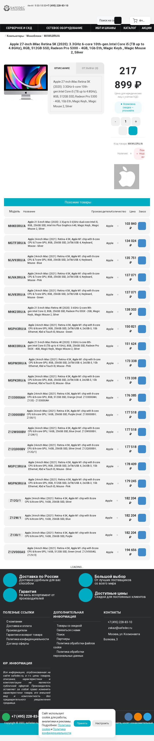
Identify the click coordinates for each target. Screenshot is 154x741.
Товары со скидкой (69, 625)
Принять (82, 723)
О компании (14, 621)
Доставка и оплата (19, 626)
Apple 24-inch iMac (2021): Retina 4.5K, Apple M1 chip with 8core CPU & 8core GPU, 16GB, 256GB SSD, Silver (60, 500)
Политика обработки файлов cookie (74, 645)
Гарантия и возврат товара (24, 634)
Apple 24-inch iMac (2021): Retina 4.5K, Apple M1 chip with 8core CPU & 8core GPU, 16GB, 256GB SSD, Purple (60, 534)
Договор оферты (17, 643)
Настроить (102, 723)
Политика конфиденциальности (27, 639)
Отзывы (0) (90, 68)
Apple (109, 225)
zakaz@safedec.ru (120, 627)
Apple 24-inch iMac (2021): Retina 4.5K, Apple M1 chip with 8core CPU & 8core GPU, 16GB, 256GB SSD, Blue (60, 517)
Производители (16, 630)
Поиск (61, 634)
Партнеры (63, 639)
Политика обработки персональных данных (68, 653)
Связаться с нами (68, 630)
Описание (62, 68)
